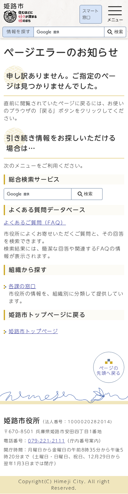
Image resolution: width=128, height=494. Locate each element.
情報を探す (19, 31)
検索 (118, 31)
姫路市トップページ (33, 331)
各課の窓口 (22, 286)
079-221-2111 (46, 440)
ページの (109, 370)
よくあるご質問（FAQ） (35, 222)
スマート (90, 14)
